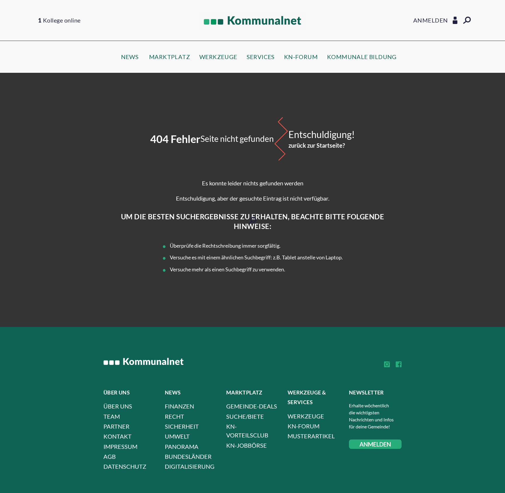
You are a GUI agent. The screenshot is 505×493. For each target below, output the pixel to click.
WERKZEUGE (218, 56)
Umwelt (177, 436)
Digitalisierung (190, 466)
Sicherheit (182, 426)
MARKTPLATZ (169, 56)
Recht (174, 416)
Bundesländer (188, 456)
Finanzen (179, 406)
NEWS (130, 56)
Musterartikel (311, 435)
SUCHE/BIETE (245, 416)
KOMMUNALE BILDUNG (362, 56)
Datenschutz (124, 466)
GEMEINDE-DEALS (251, 406)
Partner (116, 426)
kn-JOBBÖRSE (246, 445)
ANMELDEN (375, 444)
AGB (109, 456)
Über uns (117, 406)
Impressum (120, 446)
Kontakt (117, 436)
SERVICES (261, 56)
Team (111, 416)
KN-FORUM (301, 56)
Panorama (181, 446)
